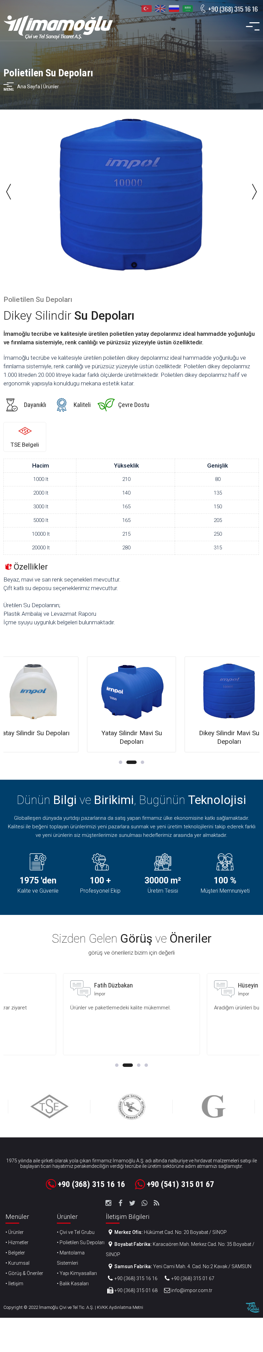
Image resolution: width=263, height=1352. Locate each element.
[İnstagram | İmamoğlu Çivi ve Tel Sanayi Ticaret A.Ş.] (108, 1203)
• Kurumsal (17, 1263)
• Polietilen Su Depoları (80, 1242)
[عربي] (188, 8)
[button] (120, 762)
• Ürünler (14, 1232)
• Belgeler (15, 1252)
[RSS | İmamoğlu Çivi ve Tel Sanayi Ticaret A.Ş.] (156, 1203)
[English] (160, 8)
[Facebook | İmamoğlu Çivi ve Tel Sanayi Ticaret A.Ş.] (120, 1203)
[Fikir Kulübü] (253, 1307)
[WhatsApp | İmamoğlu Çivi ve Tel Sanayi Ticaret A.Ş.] (144, 1203)
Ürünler (51, 86)
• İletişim (14, 1283)
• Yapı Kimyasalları (77, 1273)
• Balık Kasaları (73, 1283)
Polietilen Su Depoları (48, 73)
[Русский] (174, 8)
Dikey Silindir (69, 316)
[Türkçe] (146, 8)
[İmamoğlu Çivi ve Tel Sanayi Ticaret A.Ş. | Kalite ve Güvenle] (58, 27)
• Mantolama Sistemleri (71, 1258)
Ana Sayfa (28, 86)
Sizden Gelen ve (132, 939)
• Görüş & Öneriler (24, 1273)
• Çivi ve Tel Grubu (76, 1232)
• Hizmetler (16, 1242)
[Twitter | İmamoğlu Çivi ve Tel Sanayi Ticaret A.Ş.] (132, 1203)
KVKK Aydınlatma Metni (120, 1307)
